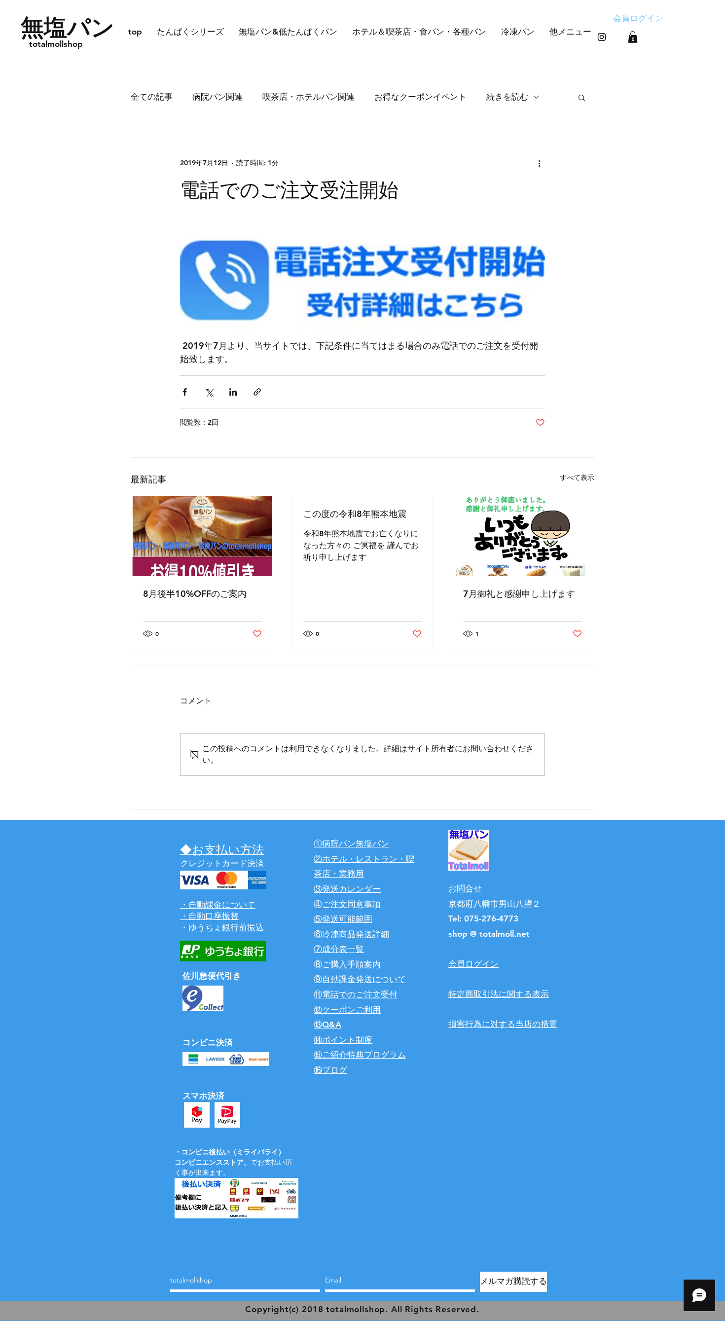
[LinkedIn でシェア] (233, 392)
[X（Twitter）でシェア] (209, 392)
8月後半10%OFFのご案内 (195, 593)
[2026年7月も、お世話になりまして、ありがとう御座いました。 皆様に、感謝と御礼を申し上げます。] (522, 536)
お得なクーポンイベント (420, 97)
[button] (633, 37)
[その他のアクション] (539, 163)
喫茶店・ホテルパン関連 (308, 97)
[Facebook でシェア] (184, 392)
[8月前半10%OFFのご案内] (202, 536)
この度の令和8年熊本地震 (354, 513)
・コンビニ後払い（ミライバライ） (230, 1151)
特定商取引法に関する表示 (498, 994)
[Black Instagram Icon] (601, 37)
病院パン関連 (217, 97)
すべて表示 (577, 477)
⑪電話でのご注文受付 (356, 994)
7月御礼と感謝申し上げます (519, 593)
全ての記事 (152, 97)
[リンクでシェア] (257, 392)
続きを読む (507, 97)
